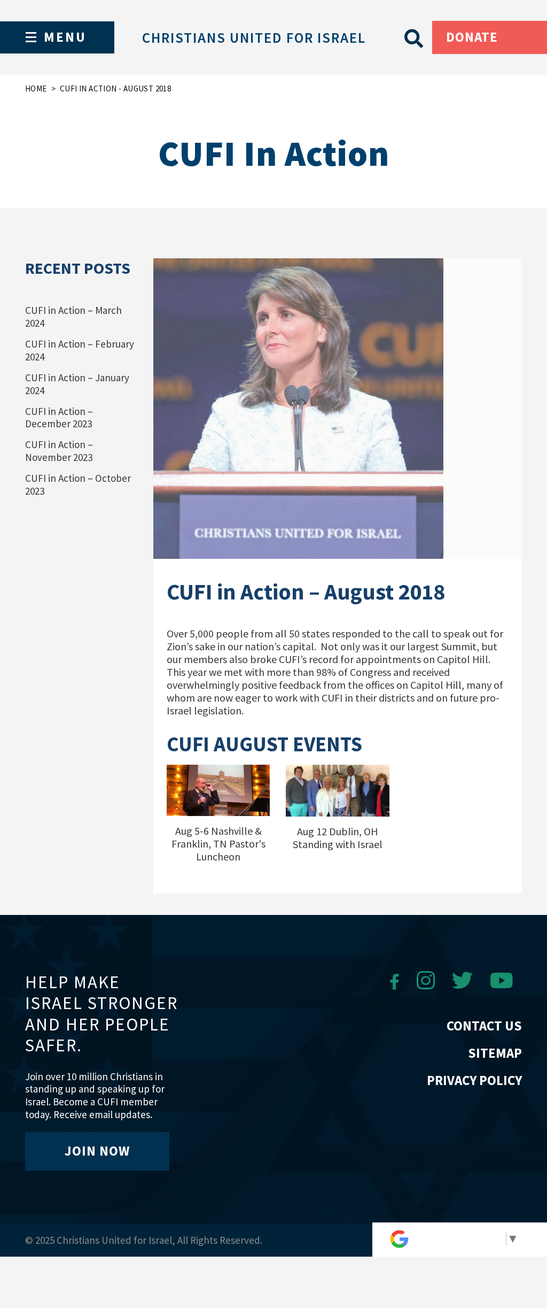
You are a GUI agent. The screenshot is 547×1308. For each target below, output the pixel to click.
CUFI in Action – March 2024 (73, 316)
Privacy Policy (474, 1080)
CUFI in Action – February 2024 (79, 350)
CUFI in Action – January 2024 (77, 384)
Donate (472, 36)
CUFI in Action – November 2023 (59, 451)
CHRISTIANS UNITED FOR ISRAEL (254, 37)
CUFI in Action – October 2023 (78, 484)
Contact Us (484, 1025)
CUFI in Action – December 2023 (59, 417)
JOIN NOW (97, 1150)
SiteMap (495, 1052)
